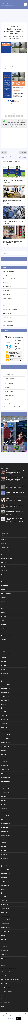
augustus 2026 (5, 654)
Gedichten (4, 566)
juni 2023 (3, 800)
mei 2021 (3, 896)
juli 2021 (3, 889)
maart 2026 (4, 673)
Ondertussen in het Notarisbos (13, 221)
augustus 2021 (5, 885)
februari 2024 (5, 769)
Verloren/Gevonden (8, 321)
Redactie (13, 36)
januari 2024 (4, 773)
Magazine (4, 582)
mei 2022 (3, 850)
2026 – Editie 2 (8, 991)
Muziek (19, 500)
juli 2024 (3, 750)
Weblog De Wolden (8, 275)
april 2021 (4, 900)
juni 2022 (3, 846)
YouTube (5, 282)
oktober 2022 (5, 831)
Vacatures (16, 38)
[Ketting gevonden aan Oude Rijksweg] (3, 487)
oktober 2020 (5, 923)
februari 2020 (5, 954)
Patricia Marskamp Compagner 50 (15, 505)
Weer (2, 1006)
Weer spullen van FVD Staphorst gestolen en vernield (14, 512)
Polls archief (4, 999)
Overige (3, 597)
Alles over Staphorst (8, 325)
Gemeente (4, 570)
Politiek (3, 601)
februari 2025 (5, 723)
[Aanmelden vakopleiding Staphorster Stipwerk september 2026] (3, 479)
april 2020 (4, 947)
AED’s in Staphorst (8, 298)
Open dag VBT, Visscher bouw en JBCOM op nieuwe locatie (15, 519)
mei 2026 (3, 665)
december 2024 (5, 731)
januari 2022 (4, 866)
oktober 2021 (5, 877)
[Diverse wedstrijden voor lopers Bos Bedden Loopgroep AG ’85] (3, 472)
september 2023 (5, 789)
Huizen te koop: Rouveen (9, 302)
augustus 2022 (5, 839)
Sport (14, 473)
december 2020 (5, 916)
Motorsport (4, 585)
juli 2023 (3, 796)
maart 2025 (4, 719)
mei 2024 (3, 758)
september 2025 (5, 696)
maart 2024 (4, 765)
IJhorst (3, 574)
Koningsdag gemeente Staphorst (10, 979)
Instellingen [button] (11, 1018)
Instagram (6, 290)
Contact (3, 976)
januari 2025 (4, 727)
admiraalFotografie (10, 378)
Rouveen (3, 616)
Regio (2, 608)
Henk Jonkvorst (9, 383)
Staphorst (4, 624)
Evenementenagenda (8, 271)
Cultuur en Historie (17, 480)
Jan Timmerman (9, 391)
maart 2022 (4, 858)
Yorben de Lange (9, 395)
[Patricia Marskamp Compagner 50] (3, 506)
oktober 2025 (5, 692)
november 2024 (5, 735)
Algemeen (15, 500)
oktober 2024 (5, 738)
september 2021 (5, 881)
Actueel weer (6, 294)
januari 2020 (4, 958)
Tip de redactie (7, 317)
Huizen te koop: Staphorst (10, 309)
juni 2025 (3, 708)
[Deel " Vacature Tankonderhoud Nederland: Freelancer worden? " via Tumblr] (15, 116)
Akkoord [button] (19, 1018)
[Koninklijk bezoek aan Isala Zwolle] (14, 191)
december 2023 (5, 777)
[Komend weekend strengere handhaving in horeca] (14, 232)
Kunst (3, 578)
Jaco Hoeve (7, 387)
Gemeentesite (7, 313)
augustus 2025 (5, 700)
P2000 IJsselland (7, 286)
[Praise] (3, 500)
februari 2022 (5, 862)
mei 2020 (3, 943)
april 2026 (4, 669)
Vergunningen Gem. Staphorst (11, 279)
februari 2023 (5, 816)
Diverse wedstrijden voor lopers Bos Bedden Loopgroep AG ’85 (15, 471)
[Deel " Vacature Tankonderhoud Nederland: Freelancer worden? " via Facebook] (6, 116)
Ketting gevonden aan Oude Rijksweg (16, 486)
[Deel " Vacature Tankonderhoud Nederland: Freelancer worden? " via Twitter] (9, 116)
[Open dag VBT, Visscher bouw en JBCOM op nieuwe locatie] (3, 519)
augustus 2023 (5, 792)
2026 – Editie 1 (8, 987)
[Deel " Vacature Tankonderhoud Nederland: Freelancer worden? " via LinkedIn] (18, 116)
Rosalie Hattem (9, 380)
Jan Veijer (7, 399)
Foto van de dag (5, 562)
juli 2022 (3, 843)
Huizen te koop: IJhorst (9, 306)
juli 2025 (3, 704)
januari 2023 (4, 819)
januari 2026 (4, 681)
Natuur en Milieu (6, 593)
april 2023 (4, 808)
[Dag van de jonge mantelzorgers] (14, 171)
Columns (3, 543)
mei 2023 (3, 804)
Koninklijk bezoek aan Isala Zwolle (12, 201)
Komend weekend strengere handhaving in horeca (12, 242)
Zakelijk (3, 639)
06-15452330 (13, 124)
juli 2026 (3, 657)
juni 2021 (3, 893)
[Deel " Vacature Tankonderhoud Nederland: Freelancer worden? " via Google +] (12, 116)
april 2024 (4, 762)
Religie (3, 612)
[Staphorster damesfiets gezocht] (3, 493)
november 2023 (5, 781)
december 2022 (5, 823)
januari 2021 (4, 912)
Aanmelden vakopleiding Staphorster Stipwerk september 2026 (16, 478)
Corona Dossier (5, 547)
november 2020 (5, 920)
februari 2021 (5, 908)
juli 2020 (3, 935)
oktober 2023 (5, 785)
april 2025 (4, 715)
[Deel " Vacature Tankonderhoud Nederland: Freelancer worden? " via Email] (21, 116)
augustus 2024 (5, 746)
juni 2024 (3, 754)
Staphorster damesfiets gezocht (15, 492)
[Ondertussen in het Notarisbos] (14, 212)
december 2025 (5, 685)
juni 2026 (3, 661)
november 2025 (5, 688)
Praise (7, 498)
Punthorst (4, 605)
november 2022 (5, 827)
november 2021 (5, 873)
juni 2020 (3, 939)
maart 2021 (4, 904)
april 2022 (4, 854)
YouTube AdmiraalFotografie (12, 407)
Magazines (4, 983)
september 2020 (5, 927)
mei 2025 (3, 711)
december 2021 (5, 870)
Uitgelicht (11, 38)
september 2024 (5, 742)
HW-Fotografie (8, 403)
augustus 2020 (5, 931)
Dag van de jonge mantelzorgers (14, 180)
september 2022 (5, 835)
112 (2, 535)
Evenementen (9, 482)
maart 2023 (4, 812)
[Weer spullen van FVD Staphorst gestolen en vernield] (3, 512)
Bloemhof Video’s (9, 374)
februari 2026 (5, 677)
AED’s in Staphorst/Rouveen (8, 968)
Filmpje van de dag (6, 558)
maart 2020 (4, 950)
